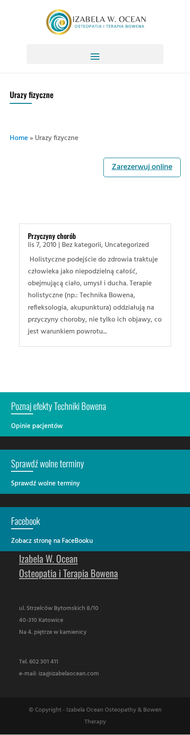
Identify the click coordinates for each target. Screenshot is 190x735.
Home (19, 138)
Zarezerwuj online (142, 167)
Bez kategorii (81, 245)
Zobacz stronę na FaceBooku (52, 541)
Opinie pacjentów (37, 426)
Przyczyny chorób (52, 236)
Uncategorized (127, 245)
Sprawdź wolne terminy (45, 483)
